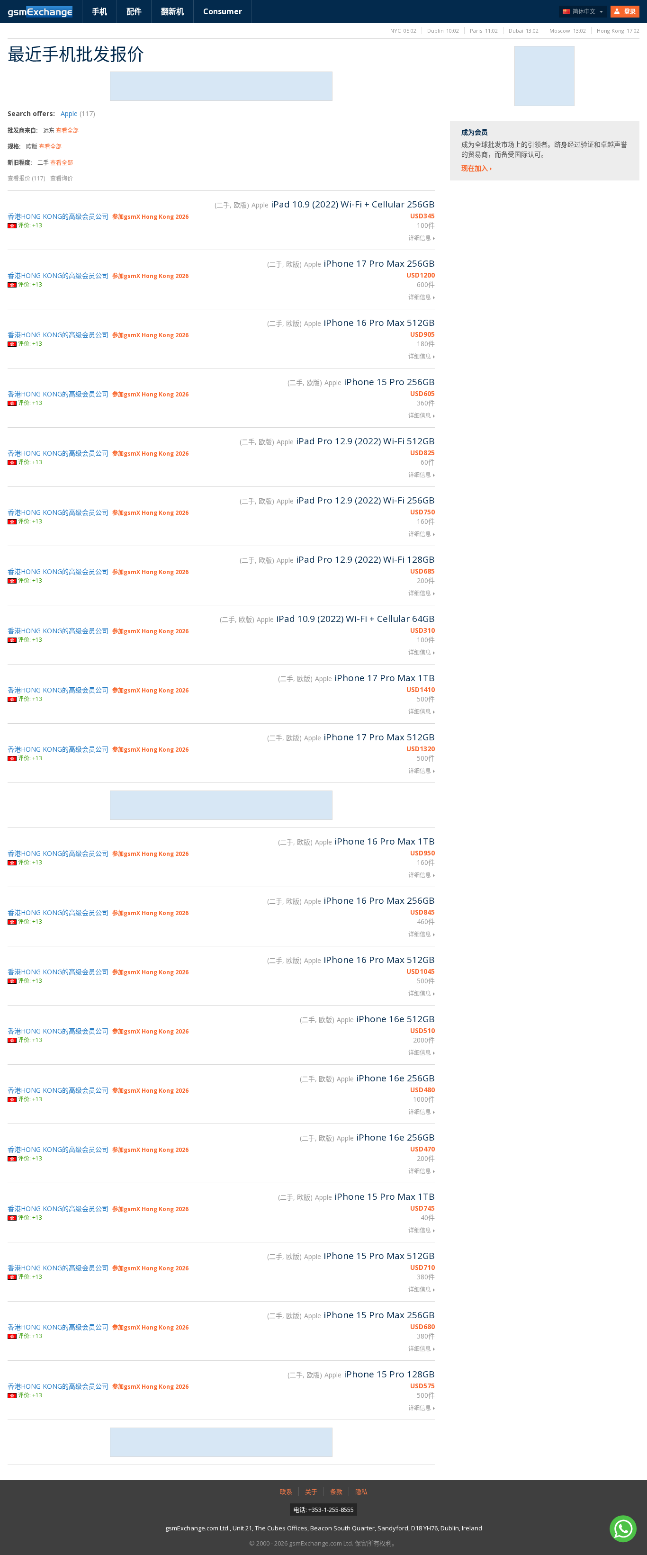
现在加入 (474, 167)
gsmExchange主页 (40, 12)
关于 (311, 1491)
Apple (78, 113)
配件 (134, 11)
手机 (99, 11)
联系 (286, 1491)
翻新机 (172, 11)
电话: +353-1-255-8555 (323, 1509)
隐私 (361, 1491)
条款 (336, 1491)
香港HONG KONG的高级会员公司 (58, 216)
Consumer (222, 11)
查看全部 (67, 130)
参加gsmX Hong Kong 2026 (150, 217)
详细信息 (419, 238)
